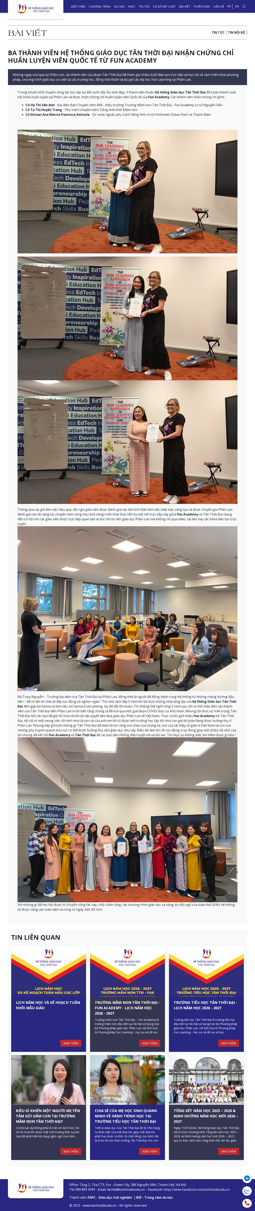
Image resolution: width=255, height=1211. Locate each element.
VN (229, 6)
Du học (119, 6)
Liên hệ (218, 6)
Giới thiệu (78, 6)
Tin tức (144, 6)
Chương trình (100, 6)
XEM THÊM (71, 1043)
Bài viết (184, 6)
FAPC (131, 6)
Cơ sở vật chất (164, 6)
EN (237, 6)
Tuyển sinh (201, 6)
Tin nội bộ (236, 32)
